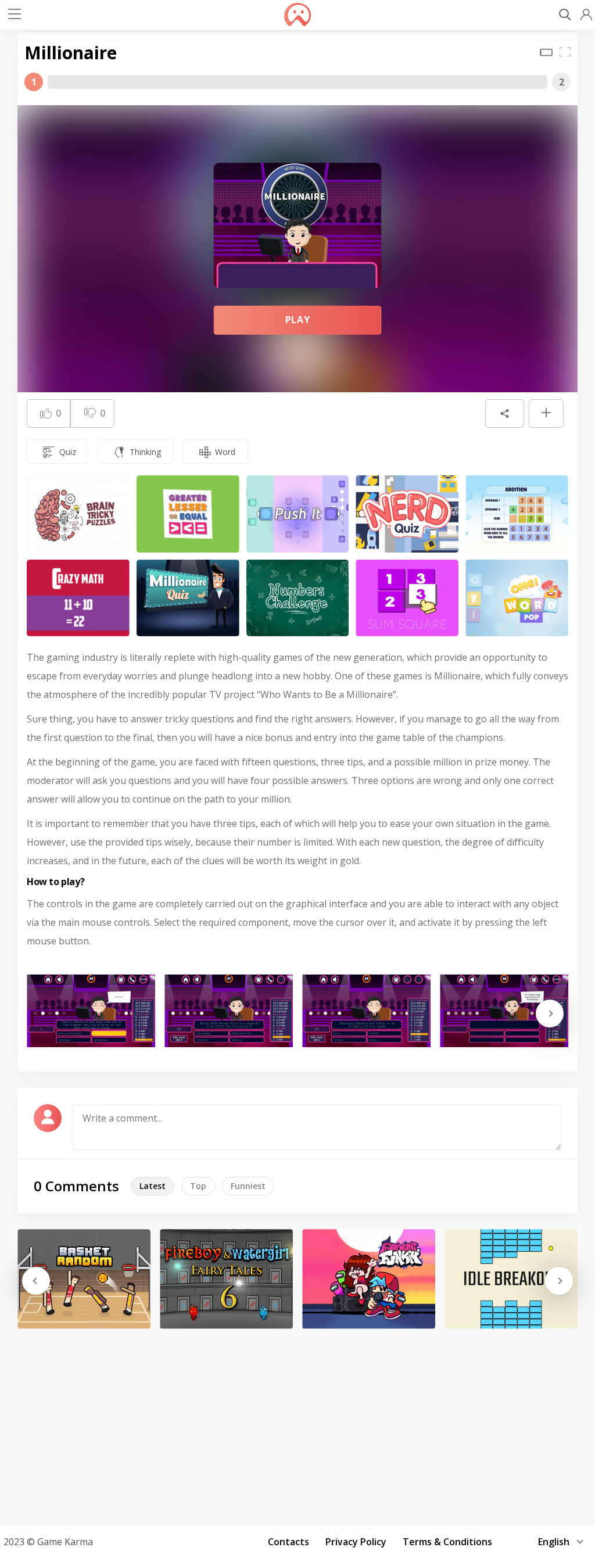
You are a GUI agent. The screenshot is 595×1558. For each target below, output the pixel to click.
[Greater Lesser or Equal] (188, 514)
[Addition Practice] (516, 514)
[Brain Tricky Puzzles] (78, 514)
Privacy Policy (355, 1541)
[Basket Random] (83, 1279)
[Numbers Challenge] (297, 598)
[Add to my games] (546, 413)
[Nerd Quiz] (407, 514)
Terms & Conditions (447, 1541)
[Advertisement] (297, 1423)
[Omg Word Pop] (516, 598)
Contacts (288, 1541)
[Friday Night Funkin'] (368, 1279)
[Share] (504, 413)
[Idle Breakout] (511, 1279)
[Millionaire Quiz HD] (188, 598)
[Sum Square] (407, 598)
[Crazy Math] (78, 598)
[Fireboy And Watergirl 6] (226, 1279)
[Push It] (297, 514)
